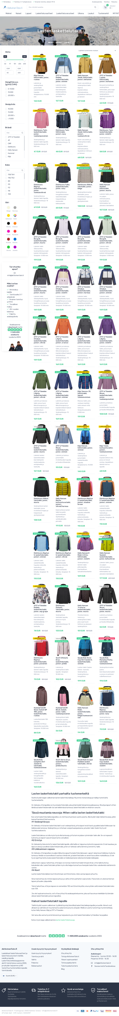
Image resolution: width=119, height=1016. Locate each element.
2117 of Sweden (14, 137)
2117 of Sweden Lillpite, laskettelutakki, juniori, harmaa (84, 340)
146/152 (11, 178)
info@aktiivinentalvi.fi (102, 963)
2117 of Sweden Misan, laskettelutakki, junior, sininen (62, 449)
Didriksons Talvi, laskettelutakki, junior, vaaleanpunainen (41, 133)
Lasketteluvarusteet (65, 13)
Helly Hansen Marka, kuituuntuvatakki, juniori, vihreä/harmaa (63, 502)
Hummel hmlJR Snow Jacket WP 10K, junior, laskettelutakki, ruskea (40, 712)
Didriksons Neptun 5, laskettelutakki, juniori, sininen (107, 501)
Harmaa (15, 211)
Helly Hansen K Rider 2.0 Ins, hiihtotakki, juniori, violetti (84, 556)
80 (9, 181)
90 (9, 184)
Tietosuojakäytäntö (68, 963)
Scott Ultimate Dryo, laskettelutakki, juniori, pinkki (62, 661)
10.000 (10, 92)
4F (9, 140)
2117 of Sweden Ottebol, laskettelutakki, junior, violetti (62, 290)
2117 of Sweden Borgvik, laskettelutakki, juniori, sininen (84, 240)
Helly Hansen (13, 150)
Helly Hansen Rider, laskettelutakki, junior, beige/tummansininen (85, 713)
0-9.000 (11, 89)
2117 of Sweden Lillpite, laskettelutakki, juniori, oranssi (62, 340)
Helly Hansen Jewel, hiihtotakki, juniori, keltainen (85, 78)
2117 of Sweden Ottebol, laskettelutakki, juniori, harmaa (84, 290)
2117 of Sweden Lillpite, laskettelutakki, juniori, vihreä (40, 394)
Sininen (15, 242)
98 (9, 191)
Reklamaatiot (36, 966)
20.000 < (11, 95)
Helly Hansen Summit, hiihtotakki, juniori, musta (105, 188)
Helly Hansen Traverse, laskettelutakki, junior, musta (84, 608)
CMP (9, 144)
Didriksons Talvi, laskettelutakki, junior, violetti (106, 132)
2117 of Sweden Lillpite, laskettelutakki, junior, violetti (106, 340)
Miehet (9, 13)
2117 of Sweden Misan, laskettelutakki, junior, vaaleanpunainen (107, 395)
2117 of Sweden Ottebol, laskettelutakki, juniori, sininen (106, 290)
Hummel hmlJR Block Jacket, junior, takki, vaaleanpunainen (63, 711)
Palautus (114, 2)
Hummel (11, 153)
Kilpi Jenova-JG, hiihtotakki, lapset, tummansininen (84, 394)
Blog (62, 969)
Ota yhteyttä (66, 953)
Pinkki (8, 234)
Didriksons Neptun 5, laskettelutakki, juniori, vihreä (63, 555)
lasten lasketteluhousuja (65, 920)
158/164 (11, 175)
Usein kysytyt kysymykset (41, 953)
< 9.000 (11, 119)
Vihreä (8, 250)
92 (9, 188)
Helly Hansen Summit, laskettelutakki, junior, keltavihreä (107, 556)
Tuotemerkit (103, 13)
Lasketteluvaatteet (44, 13)
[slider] (5, 59)
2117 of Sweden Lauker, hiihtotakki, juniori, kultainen (107, 78)
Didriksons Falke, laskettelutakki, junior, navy (63, 187)
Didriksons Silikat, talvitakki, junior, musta (41, 501)
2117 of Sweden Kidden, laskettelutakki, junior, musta (40, 449)
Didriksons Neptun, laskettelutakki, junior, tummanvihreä (40, 188)
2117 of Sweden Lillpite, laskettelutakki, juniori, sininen (62, 394)
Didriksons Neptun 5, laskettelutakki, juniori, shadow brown (85, 501)
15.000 (10, 112)
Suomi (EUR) (10, 976)
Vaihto (33, 960)
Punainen (15, 234)
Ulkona (81, 13)
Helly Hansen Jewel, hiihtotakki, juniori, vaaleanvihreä (85, 133)
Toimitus (107, 2)
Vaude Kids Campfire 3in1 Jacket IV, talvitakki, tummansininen (40, 764)
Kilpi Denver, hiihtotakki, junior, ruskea (41, 78)
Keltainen (8, 219)
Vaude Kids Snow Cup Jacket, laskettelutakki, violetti (106, 763)
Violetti (15, 250)
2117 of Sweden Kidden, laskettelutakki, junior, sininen (62, 78)
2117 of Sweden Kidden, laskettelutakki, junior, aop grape (41, 608)
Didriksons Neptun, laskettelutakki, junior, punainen (40, 661)
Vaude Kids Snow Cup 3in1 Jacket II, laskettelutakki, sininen (85, 661)
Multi (15, 219)
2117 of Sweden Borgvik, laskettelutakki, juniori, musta (40, 240)
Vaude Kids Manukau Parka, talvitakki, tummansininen (106, 661)
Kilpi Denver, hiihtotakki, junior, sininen (85, 448)
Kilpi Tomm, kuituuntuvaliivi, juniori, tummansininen (106, 449)
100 (9, 194)
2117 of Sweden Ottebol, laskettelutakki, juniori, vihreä (40, 340)
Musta (9, 227)
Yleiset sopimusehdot (69, 960)
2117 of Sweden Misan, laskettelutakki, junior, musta (106, 608)
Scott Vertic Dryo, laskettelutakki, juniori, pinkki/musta (63, 763)
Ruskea (8, 242)
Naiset (18, 13)
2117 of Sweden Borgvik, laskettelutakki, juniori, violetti (62, 240)
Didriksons (12, 147)
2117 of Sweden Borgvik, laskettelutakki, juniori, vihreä (106, 240)
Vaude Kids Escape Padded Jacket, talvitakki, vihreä (85, 762)
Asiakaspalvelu (97, 2)
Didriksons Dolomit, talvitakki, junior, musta (63, 608)
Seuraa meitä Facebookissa (104, 966)
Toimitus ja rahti (37, 957)
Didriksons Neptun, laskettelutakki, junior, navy (106, 711)
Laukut (91, 13)
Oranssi (15, 227)
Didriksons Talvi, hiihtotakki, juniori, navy (62, 132)
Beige (8, 211)
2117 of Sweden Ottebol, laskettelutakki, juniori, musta (40, 290)
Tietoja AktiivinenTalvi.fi (70, 957)
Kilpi (9, 157)
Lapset (28, 13)
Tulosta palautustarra (69, 966)
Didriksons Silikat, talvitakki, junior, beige (85, 187)
